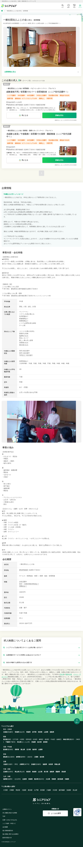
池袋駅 (69, 790)
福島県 (52, 732)
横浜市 (72, 739)
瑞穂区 (26, 570)
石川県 (29, 749)
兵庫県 (22, 764)
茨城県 (33, 742)
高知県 (64, 771)
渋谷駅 (55, 790)
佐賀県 (24, 779)
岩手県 (34, 732)
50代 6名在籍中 (24, 351)
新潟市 (10, 749)
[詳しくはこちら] (41, 104)
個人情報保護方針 (8, 830)
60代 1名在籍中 (24, 353)
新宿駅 (42, 790)
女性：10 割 (32, 306)
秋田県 (40, 732)
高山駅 (75, 790)
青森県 (28, 732)
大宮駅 (5, 790)
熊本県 (36, 779)
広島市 (10, 771)
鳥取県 (28, 771)
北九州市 (17, 779)
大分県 (48, 779)
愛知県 (21, 570)
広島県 (5, 771)
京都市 (38, 764)
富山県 (23, 749)
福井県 (34, 749)
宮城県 (17, 732)
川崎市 (78, 739)
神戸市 (27, 764)
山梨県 (40, 749)
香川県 (46, 771)
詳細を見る (59, 115)
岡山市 (22, 771)
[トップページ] (2, 10)
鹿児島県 (60, 779)
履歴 (68, 7)
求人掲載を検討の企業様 (10, 813)
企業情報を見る (10, 72)
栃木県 (39, 742)
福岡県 (5, 779)
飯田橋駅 (62, 790)
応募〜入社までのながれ (10, 820)
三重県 (36, 757)
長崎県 (30, 779)
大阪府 (5, 764)
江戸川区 (15, 739)
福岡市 (10, 779)
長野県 (17, 749)
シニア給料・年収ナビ (9, 823)
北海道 (5, 732)
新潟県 (5, 749)
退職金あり (23, 586)
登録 (74, 7)
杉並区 (35, 739)
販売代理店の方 (7, 837)
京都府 (33, 764)
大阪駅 (24, 790)
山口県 (40, 771)
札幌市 (10, 732)
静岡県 (18, 757)
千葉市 (13, 742)
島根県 (34, 771)
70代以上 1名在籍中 (26, 355)
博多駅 (18, 790)
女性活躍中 (23, 581)
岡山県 (17, 771)
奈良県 (51, 764)
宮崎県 (54, 779)
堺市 (15, 764)
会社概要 (5, 827)
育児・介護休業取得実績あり (29, 584)
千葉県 (8, 742)
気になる (25, 115)
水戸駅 (36, 790)
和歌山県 (57, 764)
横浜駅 (30, 790)
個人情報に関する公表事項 (10, 834)
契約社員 (69, 674)
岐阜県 (42, 757)
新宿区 (47, 739)
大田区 (22, 739)
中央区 (53, 739)
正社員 (62, 674)
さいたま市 (25, 742)
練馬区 (41, 739)
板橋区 (59, 739)
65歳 (25, 387)
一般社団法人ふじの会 (14, 88)
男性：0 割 (23, 306)
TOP (4, 816)
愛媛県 (58, 771)
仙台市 (22, 732)
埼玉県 (19, 742)
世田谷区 (28, 739)
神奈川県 (66, 739)
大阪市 (10, 764)
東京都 (5, 739)
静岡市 (23, 757)
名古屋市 (11, 757)
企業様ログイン (7, 809)
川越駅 (48, 790)
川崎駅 (11, 790)
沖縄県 (67, 779)
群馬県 (45, 742)
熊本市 (41, 779)
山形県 (46, 732)
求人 (63, 7)
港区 (9, 739)
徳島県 (52, 771)
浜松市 (29, 757)
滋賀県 (45, 764)
